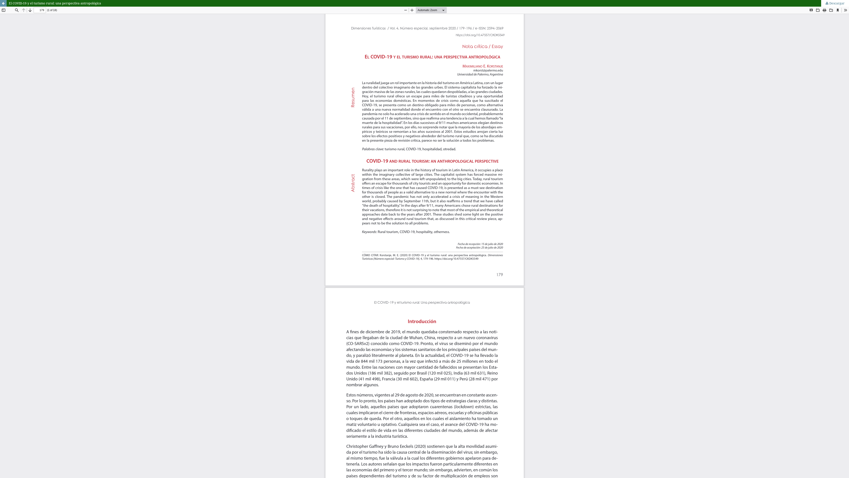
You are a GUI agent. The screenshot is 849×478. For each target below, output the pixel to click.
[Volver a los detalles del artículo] (3, 3)
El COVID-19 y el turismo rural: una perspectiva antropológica (55, 3)
